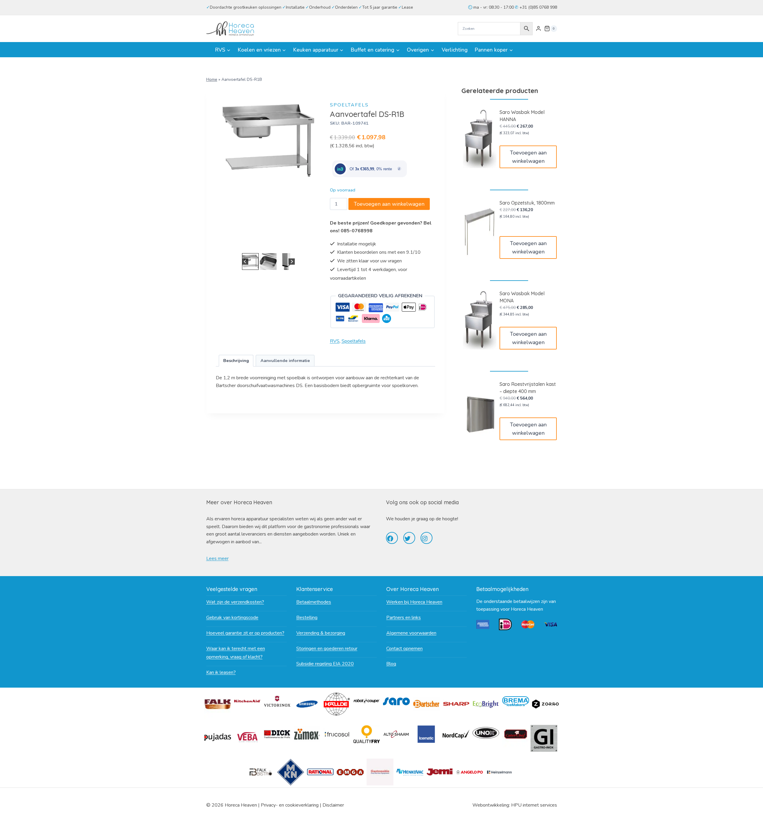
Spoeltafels (349, 105)
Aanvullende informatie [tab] (285, 360)
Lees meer (217, 558)
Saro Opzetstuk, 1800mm (527, 203)
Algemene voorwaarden (411, 633)
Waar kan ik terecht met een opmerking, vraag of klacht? (235, 652)
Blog (391, 663)
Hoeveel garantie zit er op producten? (245, 633)
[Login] (538, 28)
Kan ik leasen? (221, 672)
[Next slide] (292, 262)
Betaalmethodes (313, 602)
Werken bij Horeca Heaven (414, 602)
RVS (334, 341)
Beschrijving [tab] (236, 360)
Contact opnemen (404, 648)
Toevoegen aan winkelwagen (389, 204)
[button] (250, 261)
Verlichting (455, 49)
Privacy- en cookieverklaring (290, 805)
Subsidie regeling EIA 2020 (325, 663)
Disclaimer (333, 805)
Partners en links (403, 617)
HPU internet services (534, 805)
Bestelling (306, 617)
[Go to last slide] (245, 262)
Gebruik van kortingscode (232, 617)
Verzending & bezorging (320, 633)
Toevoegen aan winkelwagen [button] (528, 157)
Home (211, 79)
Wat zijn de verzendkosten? (235, 602)
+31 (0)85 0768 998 (537, 7)
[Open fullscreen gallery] (315, 245)
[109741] (268, 140)
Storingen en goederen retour (326, 648)
